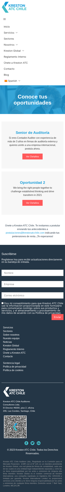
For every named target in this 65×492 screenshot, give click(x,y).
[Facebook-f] (26, 443)
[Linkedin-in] (39, 443)
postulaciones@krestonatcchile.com (25, 232)
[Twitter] (32, 443)
